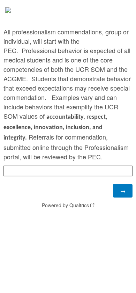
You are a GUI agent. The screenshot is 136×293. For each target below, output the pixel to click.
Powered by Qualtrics (65, 205)
